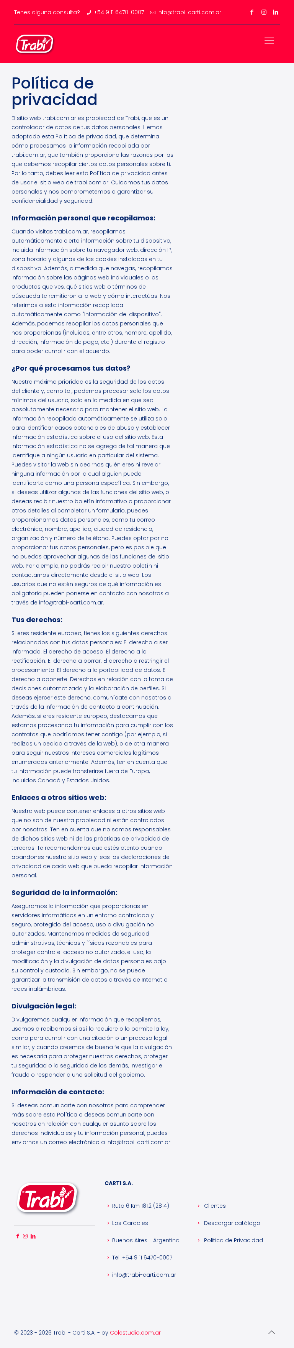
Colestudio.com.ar (135, 1333)
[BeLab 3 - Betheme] (35, 44)
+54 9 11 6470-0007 (119, 12)
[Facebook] (252, 12)
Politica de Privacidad (233, 1240)
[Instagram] (264, 12)
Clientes (214, 1206)
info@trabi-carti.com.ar (144, 1275)
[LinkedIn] (276, 12)
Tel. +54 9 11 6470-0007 (142, 1257)
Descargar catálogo (231, 1223)
